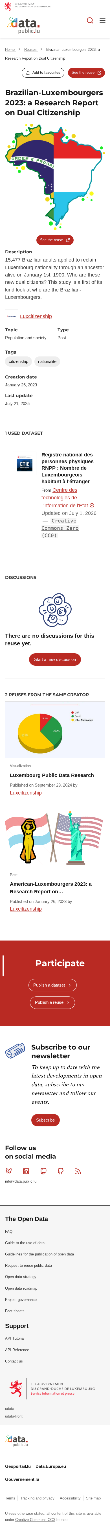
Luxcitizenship (36, 316)
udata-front (14, 1416)
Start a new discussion (55, 659)
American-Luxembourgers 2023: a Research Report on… (51, 887)
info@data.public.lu (20, 1181)
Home (10, 49)
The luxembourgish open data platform (71, 26)
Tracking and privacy (38, 1498)
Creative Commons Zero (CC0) (60, 528)
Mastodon (43, 1171)
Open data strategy (20, 1277)
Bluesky (9, 1171)
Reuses (31, 49)
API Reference (17, 1350)
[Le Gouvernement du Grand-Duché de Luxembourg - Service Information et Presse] (52, 1388)
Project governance (21, 1300)
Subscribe (45, 1120)
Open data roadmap (21, 1288)
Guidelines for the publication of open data (39, 1254)
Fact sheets (15, 1311)
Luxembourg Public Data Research (52, 775)
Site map (93, 1498)
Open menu (102, 20)
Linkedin (26, 1171)
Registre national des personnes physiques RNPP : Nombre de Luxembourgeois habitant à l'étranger (67, 468)
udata (9, 1409)
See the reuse (83, 72)
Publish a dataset (49, 985)
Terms (10, 1498)
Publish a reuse (49, 1002)
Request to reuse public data (28, 1265)
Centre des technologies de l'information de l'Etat (65, 497)
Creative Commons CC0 (35, 1520)
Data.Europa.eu (51, 1466)
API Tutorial (15, 1338)
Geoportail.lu (18, 1466)
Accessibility (71, 1498)
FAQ (8, 1231)
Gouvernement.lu (22, 1479)
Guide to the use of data (25, 1243)
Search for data (90, 20)
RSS (78, 1171)
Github (61, 1171)
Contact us (14, 1361)
